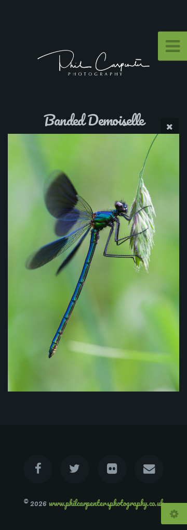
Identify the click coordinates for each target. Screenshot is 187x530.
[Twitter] (74, 469)
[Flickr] (112, 469)
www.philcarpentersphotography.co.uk (106, 503)
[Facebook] (37, 469)
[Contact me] (149, 469)
